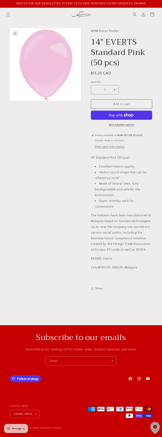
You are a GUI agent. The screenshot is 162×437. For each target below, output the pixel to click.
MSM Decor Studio (29, 428)
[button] (8, 14)
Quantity (96, 81)
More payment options (121, 124)
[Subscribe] (112, 361)
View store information (109, 146)
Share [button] (99, 288)
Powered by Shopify (50, 428)
